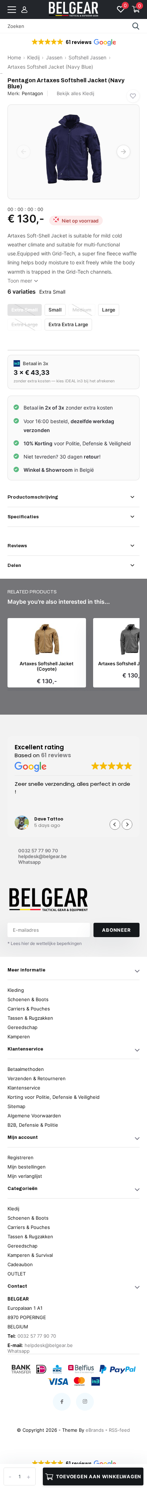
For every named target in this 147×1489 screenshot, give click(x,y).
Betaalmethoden (25, 1069)
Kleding (15, 990)
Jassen (54, 57)
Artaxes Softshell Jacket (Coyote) (47, 666)
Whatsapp (29, 862)
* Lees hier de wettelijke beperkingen (44, 943)
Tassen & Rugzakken (30, 1018)
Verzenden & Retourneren (36, 1078)
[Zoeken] (136, 26)
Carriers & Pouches (28, 1009)
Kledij (33, 57)
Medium (81, 310)
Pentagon (32, 93)
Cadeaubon (20, 1264)
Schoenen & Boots (28, 999)
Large (108, 310)
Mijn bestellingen (26, 1167)
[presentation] (23, 151)
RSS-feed (119, 1430)
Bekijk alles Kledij (75, 93)
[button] (73, 42)
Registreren (20, 1157)
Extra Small (24, 310)
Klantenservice (23, 1088)
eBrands (95, 1430)
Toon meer (20, 281)
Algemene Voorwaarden (34, 1115)
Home (14, 57)
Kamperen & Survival (30, 1255)
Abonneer (116, 930)
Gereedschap (22, 1027)
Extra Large (24, 324)
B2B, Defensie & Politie (32, 1125)
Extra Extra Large (68, 324)
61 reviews (56, 755)
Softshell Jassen (87, 57)
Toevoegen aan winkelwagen (99, 1476)
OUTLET (16, 1274)
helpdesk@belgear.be (42, 856)
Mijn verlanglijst (24, 1176)
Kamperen (18, 1036)
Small (55, 310)
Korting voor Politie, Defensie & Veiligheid (53, 1097)
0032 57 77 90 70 (38, 850)
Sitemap (16, 1106)
